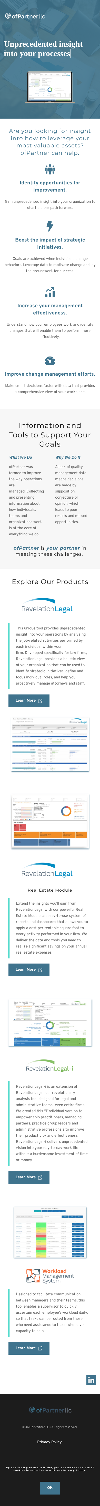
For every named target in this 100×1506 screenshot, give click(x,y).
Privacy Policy (49, 1442)
